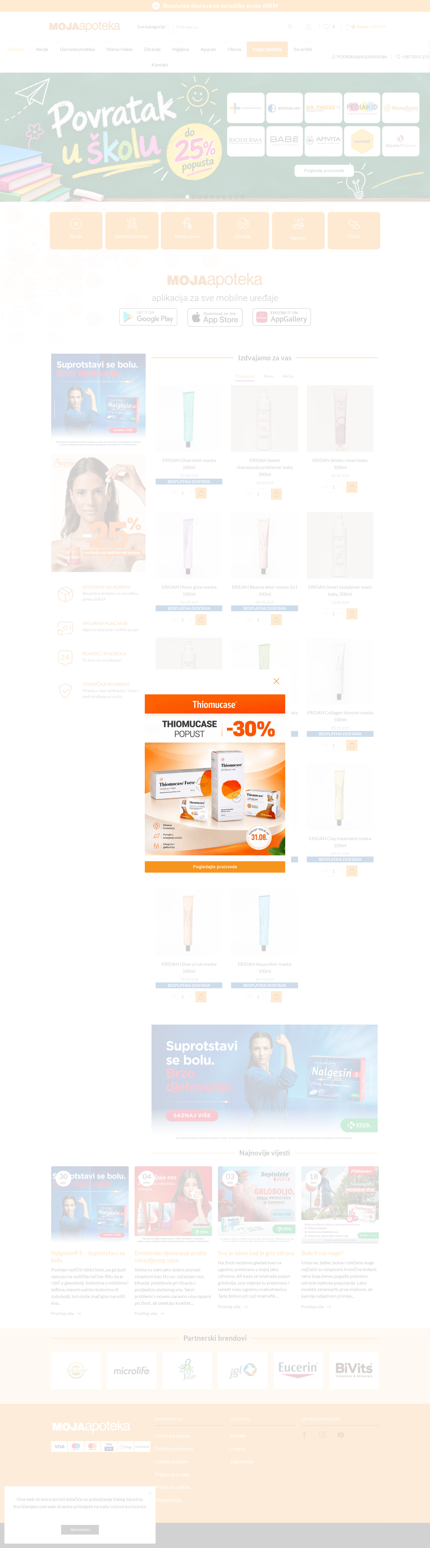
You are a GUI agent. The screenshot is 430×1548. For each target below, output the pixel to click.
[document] (215, 774)
